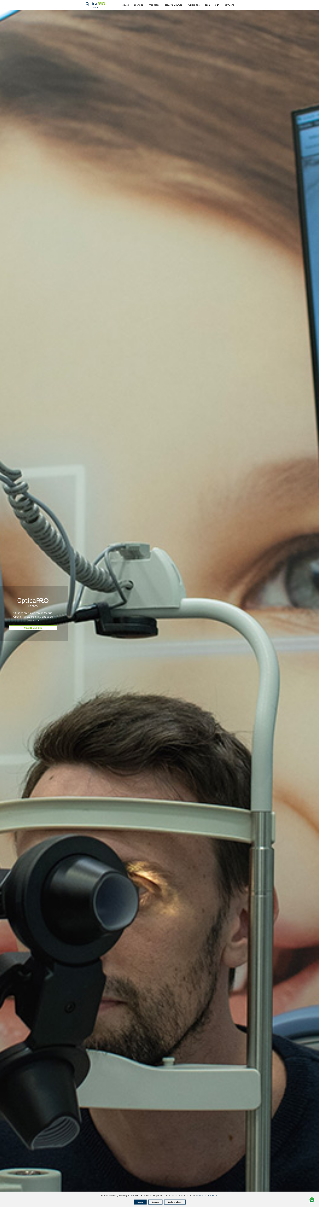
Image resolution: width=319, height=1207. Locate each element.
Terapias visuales (173, 5)
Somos (125, 5)
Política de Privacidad (207, 1195)
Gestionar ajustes (174, 1202)
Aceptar (140, 1202)
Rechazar (155, 1202)
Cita (217, 5)
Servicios (138, 5)
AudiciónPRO (194, 5)
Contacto (229, 5)
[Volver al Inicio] (95, 5)
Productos (154, 5)
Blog (207, 5)
